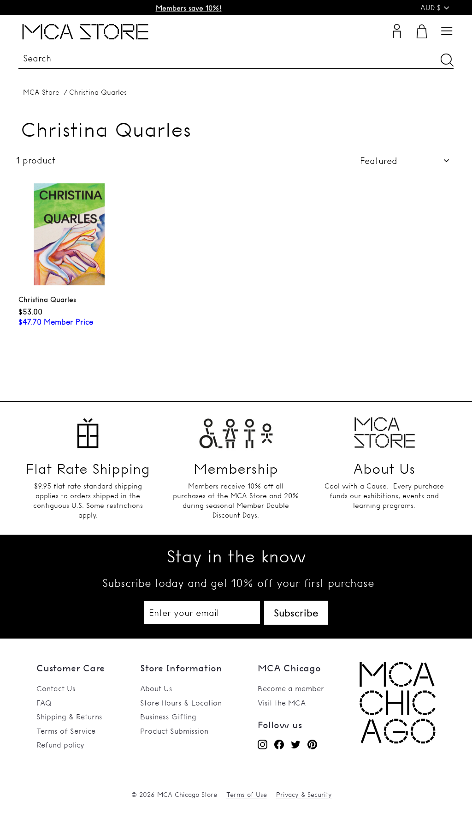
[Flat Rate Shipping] (88, 429)
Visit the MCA (282, 702)
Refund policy (60, 744)
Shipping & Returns (69, 716)
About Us (156, 688)
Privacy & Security (304, 794)
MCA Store (41, 92)
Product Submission (174, 731)
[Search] (447, 59)
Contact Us (56, 688)
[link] (398, 741)
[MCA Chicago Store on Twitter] (296, 744)
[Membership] (236, 429)
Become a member (291, 688)
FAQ (44, 702)
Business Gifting (168, 716)
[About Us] (384, 429)
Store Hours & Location (181, 702)
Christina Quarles (98, 92)
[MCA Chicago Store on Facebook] (279, 744)
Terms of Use (246, 794)
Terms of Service (65, 731)
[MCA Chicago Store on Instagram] (262, 744)
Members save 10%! (189, 7)
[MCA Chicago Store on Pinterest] (312, 744)
